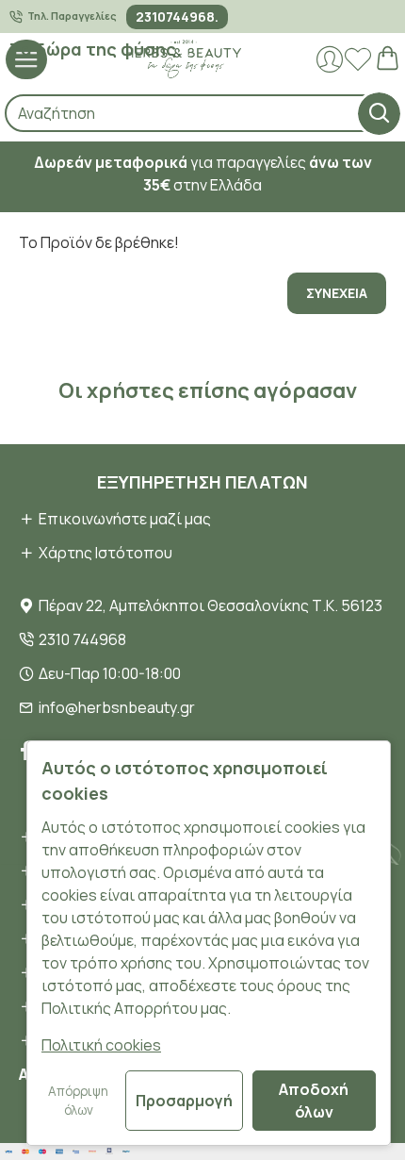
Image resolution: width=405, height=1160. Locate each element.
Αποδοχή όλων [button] (313, 1100)
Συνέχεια (336, 293)
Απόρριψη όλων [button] (78, 1101)
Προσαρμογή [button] (184, 1100)
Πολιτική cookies (101, 1045)
